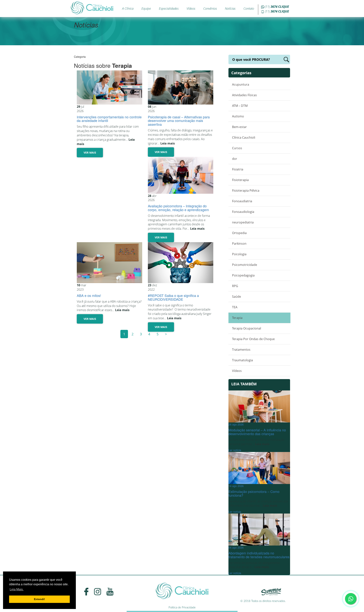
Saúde (236, 296)
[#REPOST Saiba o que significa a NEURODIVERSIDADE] (180, 262)
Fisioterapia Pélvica (245, 190)
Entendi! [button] (39, 599)
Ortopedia (239, 233)
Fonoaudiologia (243, 212)
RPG (235, 286)
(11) (277, 6)
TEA (234, 307)
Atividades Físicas (244, 95)
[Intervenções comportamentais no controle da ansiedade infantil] (109, 87)
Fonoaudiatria (242, 201)
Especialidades (169, 8)
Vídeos (191, 8)
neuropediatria (243, 222)
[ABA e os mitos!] (109, 262)
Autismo (238, 116)
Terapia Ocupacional (246, 328)
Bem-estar (239, 127)
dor (234, 159)
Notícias (230, 8)
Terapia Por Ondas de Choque (253, 339)
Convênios (210, 8)
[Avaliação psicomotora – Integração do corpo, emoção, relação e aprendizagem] (180, 175)
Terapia (237, 318)
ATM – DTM (240, 106)
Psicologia (239, 254)
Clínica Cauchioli (243, 137)
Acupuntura (240, 84)
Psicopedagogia (243, 275)
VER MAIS (90, 152)
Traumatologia (242, 360)
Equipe (146, 8)
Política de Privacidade (182, 607)
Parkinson (239, 243)
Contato (248, 8)
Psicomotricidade (244, 265)
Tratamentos (241, 349)
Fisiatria (237, 169)
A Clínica (127, 8)
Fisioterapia (240, 180)
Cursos (237, 148)
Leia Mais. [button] (17, 589)
